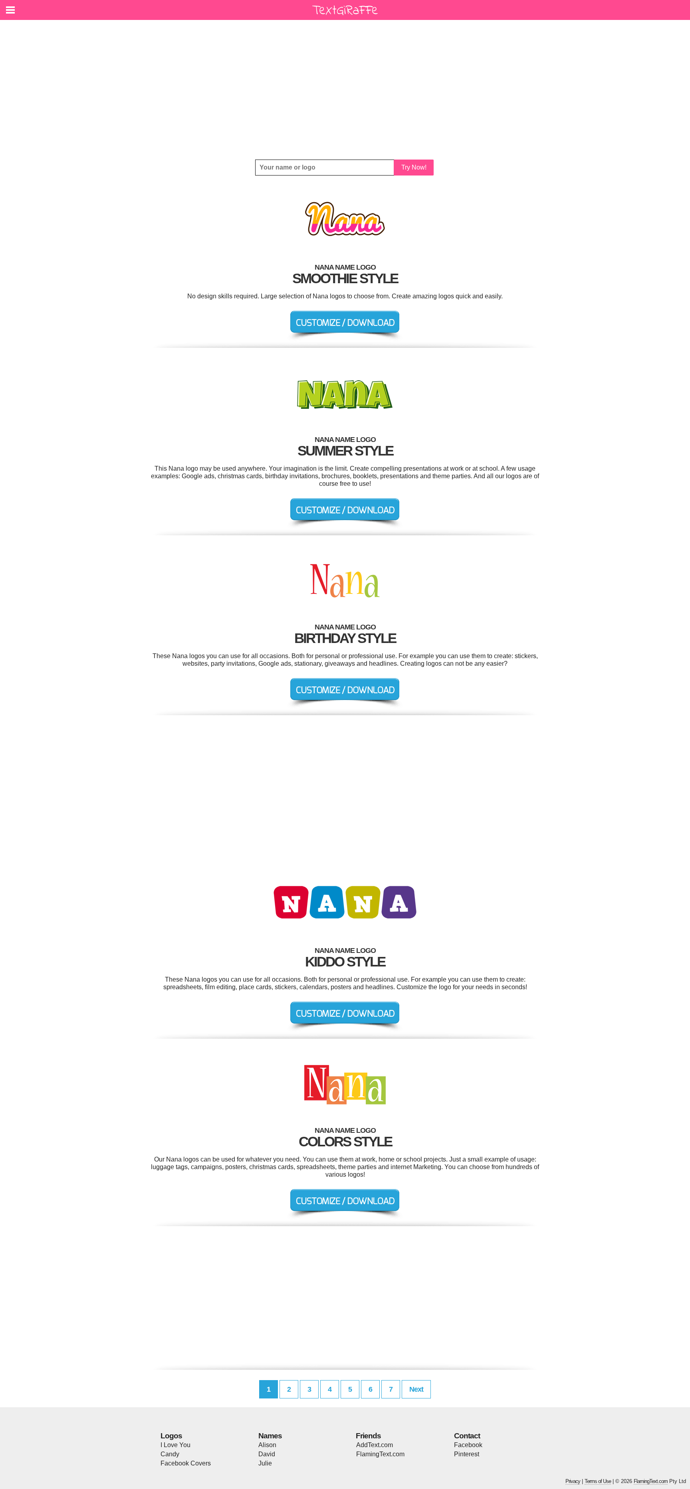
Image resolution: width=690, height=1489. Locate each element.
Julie (265, 1463)
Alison (267, 1445)
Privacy (572, 1481)
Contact (467, 1436)
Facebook (468, 1445)
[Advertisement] (345, 90)
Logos (171, 1436)
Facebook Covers (186, 1463)
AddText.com (374, 1445)
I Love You (175, 1445)
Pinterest (466, 1454)
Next (416, 1389)
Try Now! (413, 167)
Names (270, 1436)
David (266, 1454)
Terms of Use (598, 1481)
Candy (170, 1454)
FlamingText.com (380, 1454)
